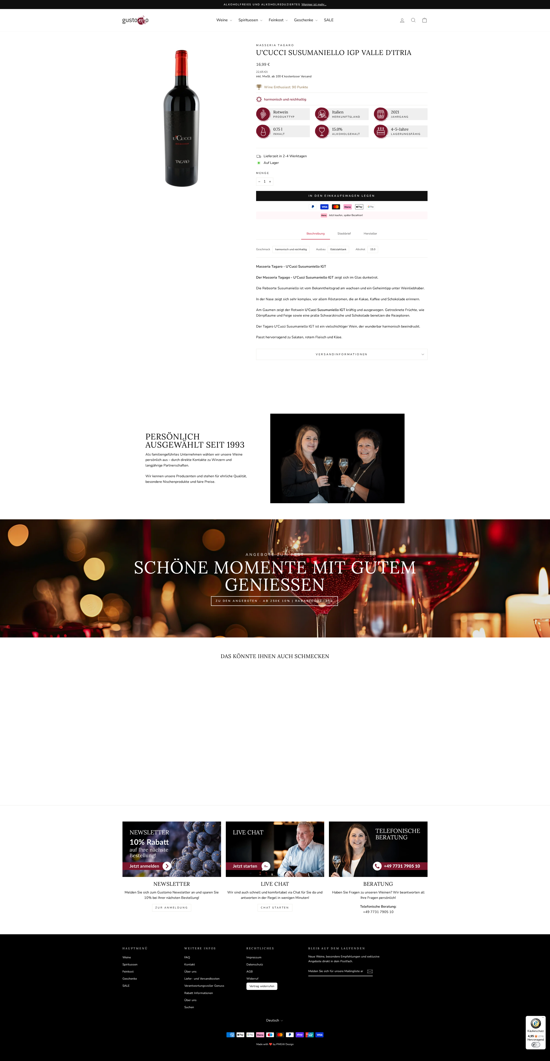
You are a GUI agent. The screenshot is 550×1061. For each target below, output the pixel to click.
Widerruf (252, 979)
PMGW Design (285, 1044)
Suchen (189, 1007)
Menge (262, 173)
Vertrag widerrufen (261, 986)
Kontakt (189, 964)
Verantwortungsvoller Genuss (204, 986)
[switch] (536, 1044)
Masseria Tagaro (275, 45)
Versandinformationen (342, 354)
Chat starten (275, 907)
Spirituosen (248, 20)
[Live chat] (275, 849)
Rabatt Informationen (198, 993)
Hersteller (370, 234)
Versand (306, 76)
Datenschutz (254, 964)
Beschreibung (316, 234)
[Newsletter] (171, 849)
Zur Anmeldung (171, 907)
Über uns (190, 972)
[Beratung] (378, 849)
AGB (249, 972)
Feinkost (276, 20)
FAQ (187, 957)
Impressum (253, 957)
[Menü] (543, 1018)
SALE (329, 20)
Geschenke (304, 20)
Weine (222, 20)
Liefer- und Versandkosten (202, 979)
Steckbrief (344, 234)
